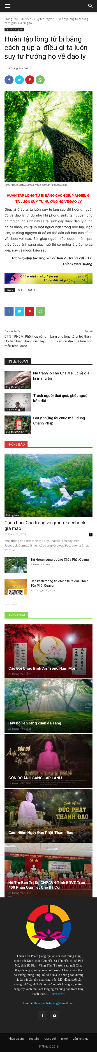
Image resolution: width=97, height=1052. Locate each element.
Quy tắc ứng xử (43, 19)
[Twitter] (19, 79)
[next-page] (14, 602)
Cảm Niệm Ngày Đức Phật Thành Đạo (40, 832)
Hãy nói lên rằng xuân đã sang (34, 723)
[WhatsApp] (40, 79)
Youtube (34, 1039)
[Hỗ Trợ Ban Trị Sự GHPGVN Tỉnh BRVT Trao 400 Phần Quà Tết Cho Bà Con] (48, 870)
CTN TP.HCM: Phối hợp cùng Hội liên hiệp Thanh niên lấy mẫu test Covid (25, 341)
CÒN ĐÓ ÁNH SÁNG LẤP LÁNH (35, 778)
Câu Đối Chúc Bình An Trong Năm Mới (41, 668)
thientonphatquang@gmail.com (54, 1003)
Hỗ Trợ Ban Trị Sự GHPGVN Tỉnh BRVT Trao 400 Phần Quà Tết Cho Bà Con (46, 885)
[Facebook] (9, 79)
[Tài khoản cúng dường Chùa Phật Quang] (16, 565)
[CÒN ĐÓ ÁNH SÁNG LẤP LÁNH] (48, 761)
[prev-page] (7, 602)
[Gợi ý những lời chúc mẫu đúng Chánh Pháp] (18, 425)
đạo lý (31, 289)
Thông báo (12, 515)
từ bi (20, 289)
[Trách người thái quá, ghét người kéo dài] (18, 402)
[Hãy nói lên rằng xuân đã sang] (48, 706)
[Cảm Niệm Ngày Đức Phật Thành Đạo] (48, 816)
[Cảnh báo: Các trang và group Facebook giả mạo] (48, 485)
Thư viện (26, 19)
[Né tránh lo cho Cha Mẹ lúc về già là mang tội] (18, 380)
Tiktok (64, 1039)
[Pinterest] (29, 79)
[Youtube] (54, 1015)
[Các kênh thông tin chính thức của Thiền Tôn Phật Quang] (16, 587)
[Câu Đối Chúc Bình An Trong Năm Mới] (48, 651)
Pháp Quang (16, 1039)
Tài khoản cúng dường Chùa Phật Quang (60, 559)
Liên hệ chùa (80, 1039)
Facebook (50, 1039)
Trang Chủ (11, 19)
